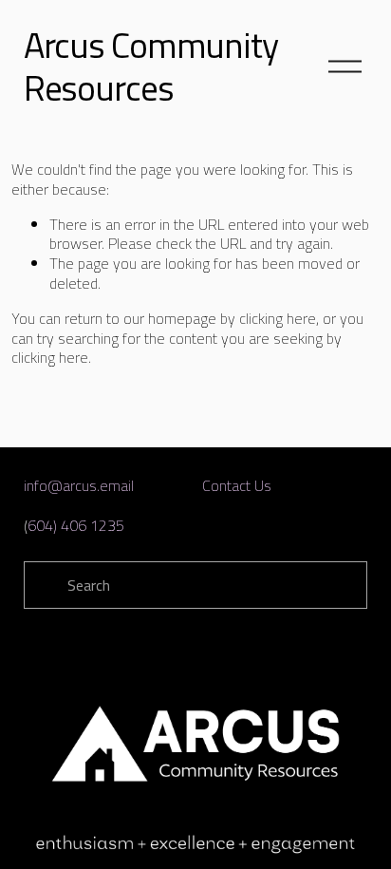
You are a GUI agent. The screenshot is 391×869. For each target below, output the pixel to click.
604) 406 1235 (76, 526)
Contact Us (236, 486)
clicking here (277, 318)
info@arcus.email (79, 486)
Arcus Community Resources (151, 66)
